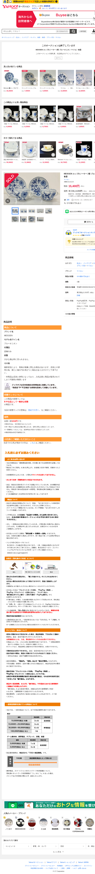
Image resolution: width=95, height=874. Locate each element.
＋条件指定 (82, 31)
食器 (43, 37)
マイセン (58, 37)
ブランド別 (50, 37)
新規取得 (47, 6)
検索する (73, 31)
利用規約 (60, 866)
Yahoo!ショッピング (67, 862)
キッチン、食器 (35, 37)
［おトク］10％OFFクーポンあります (54, 8)
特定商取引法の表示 (37, 868)
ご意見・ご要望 (65, 868)
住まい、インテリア (22, 37)
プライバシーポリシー (32, 866)
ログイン (35, 8)
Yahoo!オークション (36, 862)
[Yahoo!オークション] (16, 6)
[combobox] (28, 31)
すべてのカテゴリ (62, 31)
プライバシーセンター (48, 866)
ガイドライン (88, 866)
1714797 (87, 235)
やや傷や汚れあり (83, 276)
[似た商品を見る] (7, 201)
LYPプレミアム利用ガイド (73, 866)
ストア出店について (52, 868)
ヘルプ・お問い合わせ (79, 868)
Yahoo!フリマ (52, 862)
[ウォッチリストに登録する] (17, 83)
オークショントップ (8, 37)
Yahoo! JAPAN (83, 862)
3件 (68, 200)
